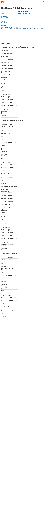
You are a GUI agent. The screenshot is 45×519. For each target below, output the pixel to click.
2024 (14, 27)
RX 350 (2, 29)
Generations (3, 24)
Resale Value (3, 25)
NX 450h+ (41, 28)
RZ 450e (21, 29)
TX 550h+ (32, 29)
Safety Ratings (4, 16)
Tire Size (3, 21)
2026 (10, 27)
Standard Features (5, 14)
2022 (19, 27)
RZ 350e (17, 29)
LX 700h (30, 28)
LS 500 (23, 28)
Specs (2, 13)
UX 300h (35, 29)
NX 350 (33, 28)
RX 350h (5, 29)
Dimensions (3, 20)
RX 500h (13, 29)
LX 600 (26, 28)
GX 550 (10, 28)
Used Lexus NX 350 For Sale (24, 13)
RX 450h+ (10, 29)
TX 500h (28, 29)
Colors (2, 18)
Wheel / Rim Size (4, 22)
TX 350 (24, 29)
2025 (12, 27)
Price (2, 12)
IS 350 (14, 28)
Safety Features (4, 17)
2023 (17, 27)
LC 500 (17, 28)
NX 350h (37, 28)
